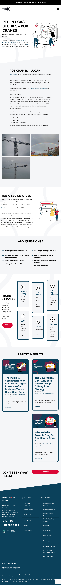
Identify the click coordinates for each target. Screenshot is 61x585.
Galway (55, 574)
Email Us (7, 521)
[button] (15, 251)
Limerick (4, 576)
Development (19, 574)
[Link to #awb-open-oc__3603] (58, 9)
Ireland (18, 576)
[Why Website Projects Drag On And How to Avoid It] (45, 421)
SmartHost (49, 579)
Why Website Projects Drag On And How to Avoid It (45, 436)
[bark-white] (18, 567)
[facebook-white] (3, 567)
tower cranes (21, 77)
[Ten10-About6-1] (6, 7)
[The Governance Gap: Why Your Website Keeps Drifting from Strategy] (45, 367)
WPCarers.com (23, 581)
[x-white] (6, 567)
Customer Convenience (18, 394)
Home (4, 34)
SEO (24, 574)
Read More (8, 408)
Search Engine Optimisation (12, 396)
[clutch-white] (15, 567)
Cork (51, 574)
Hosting (28, 574)
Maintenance (41, 574)
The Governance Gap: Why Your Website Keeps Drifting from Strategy (44, 383)
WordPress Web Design (8, 574)
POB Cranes (13, 75)
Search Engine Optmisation (38, 89)
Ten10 (3, 208)
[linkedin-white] (12, 567)
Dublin (48, 574)
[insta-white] (9, 567)
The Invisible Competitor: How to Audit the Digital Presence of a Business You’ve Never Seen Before (15, 384)
